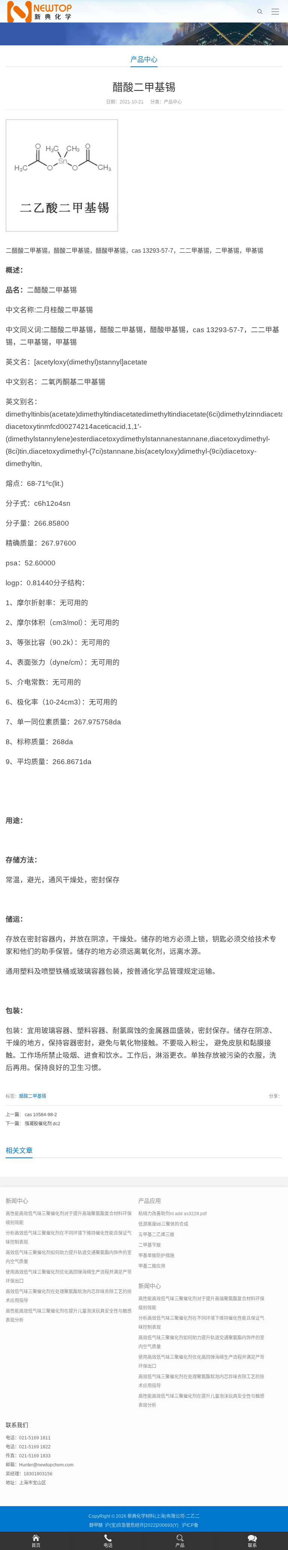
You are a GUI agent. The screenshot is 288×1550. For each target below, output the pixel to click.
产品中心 (144, 59)
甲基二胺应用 (151, 1266)
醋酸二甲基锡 (32, 1096)
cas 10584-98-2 (41, 1114)
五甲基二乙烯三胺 (156, 1234)
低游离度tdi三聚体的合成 (163, 1224)
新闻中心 (17, 1201)
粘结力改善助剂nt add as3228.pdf (172, 1213)
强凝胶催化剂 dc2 (42, 1123)
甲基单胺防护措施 (156, 1255)
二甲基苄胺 (149, 1245)
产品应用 (149, 1201)
